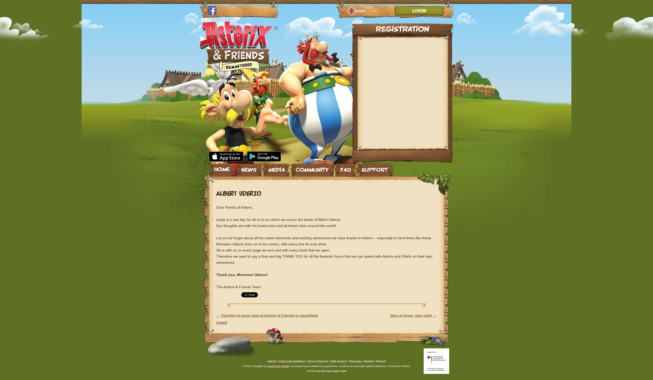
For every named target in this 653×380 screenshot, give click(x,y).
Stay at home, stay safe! (413, 315)
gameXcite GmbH (278, 366)
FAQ (345, 168)
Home (222, 168)
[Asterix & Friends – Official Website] (239, 71)
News (249, 168)
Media (276, 168)
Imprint (271, 361)
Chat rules (355, 361)
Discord (381, 361)
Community (312, 168)
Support (374, 168)
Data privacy (339, 361)
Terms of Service (318, 361)
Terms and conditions (291, 361)
